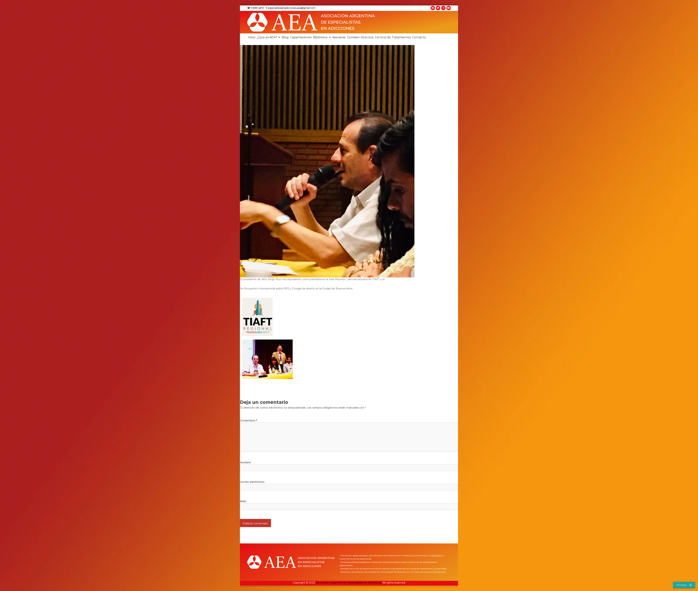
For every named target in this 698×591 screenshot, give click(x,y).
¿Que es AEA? (267, 37)
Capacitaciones (301, 37)
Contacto (419, 37)
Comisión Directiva (360, 37)
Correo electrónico (252, 482)
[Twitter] (438, 8)
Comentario (248, 420)
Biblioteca (320, 37)
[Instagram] (443, 8)
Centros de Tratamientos (393, 37)
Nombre (245, 462)
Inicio (251, 37)
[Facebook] (433, 8)
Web (243, 501)
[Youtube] (448, 8)
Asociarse (339, 37)
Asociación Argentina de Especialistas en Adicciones (349, 582)
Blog (285, 37)
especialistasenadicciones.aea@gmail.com (291, 8)
